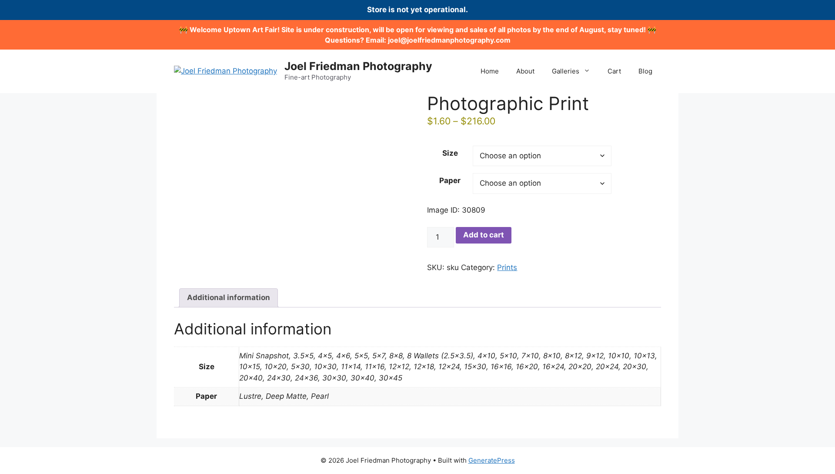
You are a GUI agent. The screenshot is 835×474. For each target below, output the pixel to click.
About (525, 71)
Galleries (565, 71)
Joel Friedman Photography (358, 66)
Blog (645, 71)
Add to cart (483, 234)
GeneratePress (491, 460)
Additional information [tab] (228, 297)
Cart (614, 71)
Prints (507, 267)
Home (490, 71)
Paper (450, 180)
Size (450, 153)
